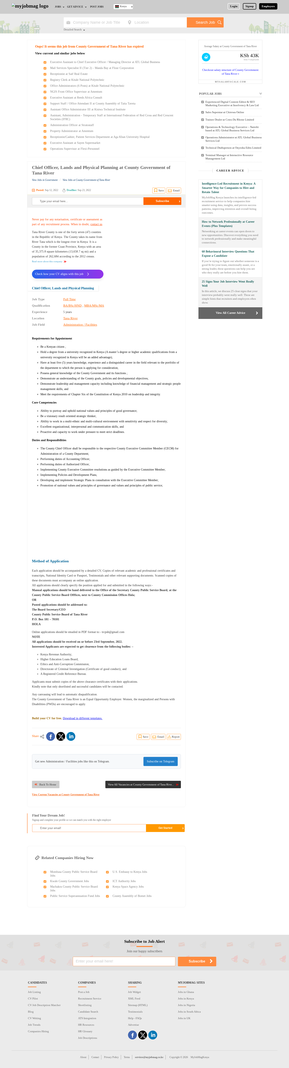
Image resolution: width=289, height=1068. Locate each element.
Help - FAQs (135, 1018)
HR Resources (86, 1024)
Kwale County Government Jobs (69, 881)
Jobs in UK (184, 1018)
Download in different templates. (82, 718)
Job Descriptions (87, 1037)
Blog (31, 1011)
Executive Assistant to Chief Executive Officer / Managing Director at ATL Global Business (105, 62)
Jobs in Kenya (186, 998)
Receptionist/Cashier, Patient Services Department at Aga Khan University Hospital (100, 137)
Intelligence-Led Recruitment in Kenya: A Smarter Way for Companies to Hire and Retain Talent (228, 188)
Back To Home (47, 784)
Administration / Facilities (80, 324)
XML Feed (134, 998)
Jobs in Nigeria (186, 1005)
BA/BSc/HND (72, 305)
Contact (95, 1057)
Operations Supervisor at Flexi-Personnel (74, 148)
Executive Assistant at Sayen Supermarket (75, 142)
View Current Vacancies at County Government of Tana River (65, 794)
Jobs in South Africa (189, 1011)
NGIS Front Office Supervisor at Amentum (76, 91)
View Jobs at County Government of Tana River (86, 179)
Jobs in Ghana (186, 992)
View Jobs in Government (45, 179)
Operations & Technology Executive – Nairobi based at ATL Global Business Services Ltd (232, 128)
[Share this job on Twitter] (60, 736)
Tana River (70, 318)
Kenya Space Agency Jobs (128, 886)
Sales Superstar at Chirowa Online (224, 112)
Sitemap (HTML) (137, 1005)
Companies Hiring (38, 1031)
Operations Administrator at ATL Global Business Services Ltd (233, 139)
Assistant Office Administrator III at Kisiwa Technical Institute (87, 109)
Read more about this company (47, 261)
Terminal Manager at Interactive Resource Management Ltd (229, 157)
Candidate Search (88, 1011)
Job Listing (34, 992)
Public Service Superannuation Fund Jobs (75, 896)
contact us (96, 224)
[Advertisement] (145, 243)
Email (176, 190)
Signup (249, 6)
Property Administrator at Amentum (71, 131)
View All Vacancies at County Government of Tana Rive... (141, 784)
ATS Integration (87, 1018)
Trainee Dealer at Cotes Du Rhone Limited (229, 119)
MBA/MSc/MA (94, 305)
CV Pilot (33, 998)
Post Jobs (97, 6)
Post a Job (83, 992)
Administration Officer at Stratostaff (72, 125)
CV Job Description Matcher (44, 1005)
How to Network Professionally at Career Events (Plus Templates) (228, 224)
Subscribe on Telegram (160, 761)
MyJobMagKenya (200, 1057)
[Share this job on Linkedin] (70, 736)
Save (161, 190)
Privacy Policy (111, 1057)
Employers (268, 6)
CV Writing (34, 1018)
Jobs (58, 6)
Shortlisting (85, 1005)
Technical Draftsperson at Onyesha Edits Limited (233, 147)
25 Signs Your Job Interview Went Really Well (228, 283)
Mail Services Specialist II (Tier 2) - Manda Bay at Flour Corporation (92, 68)
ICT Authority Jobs (124, 881)
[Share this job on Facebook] (50, 736)
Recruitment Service (89, 998)
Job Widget (134, 992)
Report (176, 736)
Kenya (123, 6)
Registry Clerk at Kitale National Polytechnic (77, 79)
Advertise (133, 1024)
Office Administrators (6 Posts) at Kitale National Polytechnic (87, 85)
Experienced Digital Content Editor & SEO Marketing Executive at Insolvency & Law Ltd (232, 103)
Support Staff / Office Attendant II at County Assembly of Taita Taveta (92, 103)
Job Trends (34, 1024)
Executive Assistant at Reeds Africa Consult (76, 97)
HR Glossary (85, 1031)
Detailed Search (73, 30)
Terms (127, 1057)
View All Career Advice (230, 312)
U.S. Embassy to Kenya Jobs (130, 871)
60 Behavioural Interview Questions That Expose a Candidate (228, 253)
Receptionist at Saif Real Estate (69, 74)
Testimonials (135, 1011)
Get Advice (75, 6)
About (83, 1057)
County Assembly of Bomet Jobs (132, 896)
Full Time (69, 299)
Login (233, 6)
